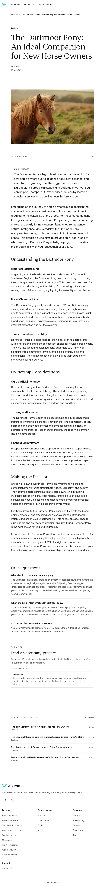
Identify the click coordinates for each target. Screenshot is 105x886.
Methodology (78, 833)
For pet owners (45, 4)
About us (75, 829)
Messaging (7, 853)
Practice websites (10, 858)
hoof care (16, 393)
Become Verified (9, 829)
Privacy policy (78, 843)
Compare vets (43, 833)
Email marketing (9, 848)
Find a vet (41, 829)
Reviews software (10, 833)
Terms (74, 848)
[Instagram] (12, 814)
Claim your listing (9, 868)
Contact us (7, 881)
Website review (9, 863)
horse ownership (57, 205)
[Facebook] (5, 814)
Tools (39, 838)
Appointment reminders (12, 843)
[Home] (4, 4)
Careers (75, 838)
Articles (14, 14)
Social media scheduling (13, 838)
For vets (28, 4)
